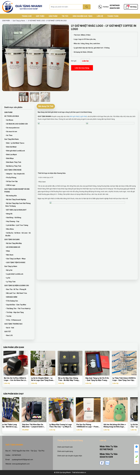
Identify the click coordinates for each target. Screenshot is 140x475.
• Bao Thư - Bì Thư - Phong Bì (15, 289)
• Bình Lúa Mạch (11, 154)
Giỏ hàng (133, 7)
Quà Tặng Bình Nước (11, 139)
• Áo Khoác (9, 120)
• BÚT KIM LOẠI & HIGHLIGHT (15, 210)
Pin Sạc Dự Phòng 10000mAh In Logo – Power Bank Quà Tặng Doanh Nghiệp (69, 425)
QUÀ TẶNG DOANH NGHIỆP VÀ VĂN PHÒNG (16, 190)
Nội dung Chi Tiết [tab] (45, 106)
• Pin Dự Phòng (10, 177)
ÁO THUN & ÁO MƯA (11, 116)
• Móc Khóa (9, 229)
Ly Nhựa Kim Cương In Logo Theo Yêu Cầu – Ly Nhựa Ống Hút (43, 425)
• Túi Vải (8, 316)
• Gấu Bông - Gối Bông (13, 217)
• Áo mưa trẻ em (11, 131)
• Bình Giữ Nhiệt (11, 147)
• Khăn (7, 251)
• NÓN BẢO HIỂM (11, 297)
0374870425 (115, 5)
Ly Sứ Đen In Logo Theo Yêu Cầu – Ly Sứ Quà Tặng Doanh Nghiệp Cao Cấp (124, 425)
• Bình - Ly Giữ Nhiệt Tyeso (14, 143)
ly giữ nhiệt (83, 116)
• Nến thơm (9, 255)
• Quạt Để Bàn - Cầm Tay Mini (15, 305)
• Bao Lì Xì (9, 335)
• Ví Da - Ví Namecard (13, 320)
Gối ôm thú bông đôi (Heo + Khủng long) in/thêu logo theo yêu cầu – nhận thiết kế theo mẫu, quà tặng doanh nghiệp (97, 425)
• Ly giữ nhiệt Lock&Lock (14, 274)
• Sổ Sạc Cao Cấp (11, 181)
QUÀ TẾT (7, 331)
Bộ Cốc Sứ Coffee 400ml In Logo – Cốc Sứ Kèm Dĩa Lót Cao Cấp (15, 379)
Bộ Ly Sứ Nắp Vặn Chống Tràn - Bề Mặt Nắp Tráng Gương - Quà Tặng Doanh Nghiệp (68, 379)
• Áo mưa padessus (12, 128)
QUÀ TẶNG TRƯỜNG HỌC (13, 324)
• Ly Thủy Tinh (10, 282)
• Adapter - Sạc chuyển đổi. (15, 174)
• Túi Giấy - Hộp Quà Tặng (14, 312)
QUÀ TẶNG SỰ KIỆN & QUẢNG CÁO (16, 285)
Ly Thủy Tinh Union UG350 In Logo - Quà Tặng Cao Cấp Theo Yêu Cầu (124, 379)
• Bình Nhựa (9, 158)
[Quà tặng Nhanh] (22, 7)
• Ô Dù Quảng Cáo (11, 301)
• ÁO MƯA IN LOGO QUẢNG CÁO (16, 124)
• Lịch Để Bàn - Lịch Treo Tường (16, 225)
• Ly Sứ (7, 278)
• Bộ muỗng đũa (11, 196)
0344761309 (115, 8)
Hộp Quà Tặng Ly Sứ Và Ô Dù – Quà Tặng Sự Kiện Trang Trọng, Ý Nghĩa (97, 379)
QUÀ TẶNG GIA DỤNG (12, 239)
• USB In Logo (10, 185)
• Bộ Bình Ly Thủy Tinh (13, 166)
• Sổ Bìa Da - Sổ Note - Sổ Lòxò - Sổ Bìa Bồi (18, 234)
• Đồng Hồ (8, 214)
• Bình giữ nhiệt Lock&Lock (15, 151)
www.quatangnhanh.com (21, 464)
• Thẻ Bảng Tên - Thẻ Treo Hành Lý (17, 308)
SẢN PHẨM (8, 112)
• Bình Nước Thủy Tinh (13, 162)
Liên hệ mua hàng (82, 68)
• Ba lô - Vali (9, 328)
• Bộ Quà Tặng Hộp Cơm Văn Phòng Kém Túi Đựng (18, 204)
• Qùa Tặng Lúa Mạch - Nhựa (15, 259)
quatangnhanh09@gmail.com (22, 459)
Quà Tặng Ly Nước (10, 266)
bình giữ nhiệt (74, 116)
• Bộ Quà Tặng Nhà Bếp (13, 243)
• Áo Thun (8, 135)
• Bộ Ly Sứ (8, 270)
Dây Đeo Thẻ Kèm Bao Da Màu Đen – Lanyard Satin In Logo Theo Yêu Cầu (15, 425)
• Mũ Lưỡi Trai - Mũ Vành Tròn (16, 293)
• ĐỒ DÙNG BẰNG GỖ (12, 247)
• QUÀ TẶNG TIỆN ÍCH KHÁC (15, 262)
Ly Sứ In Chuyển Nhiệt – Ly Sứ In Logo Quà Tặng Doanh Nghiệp (42, 379)
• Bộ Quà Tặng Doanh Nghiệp (15, 199)
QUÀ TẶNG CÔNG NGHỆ (12, 170)
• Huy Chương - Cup (12, 221)
